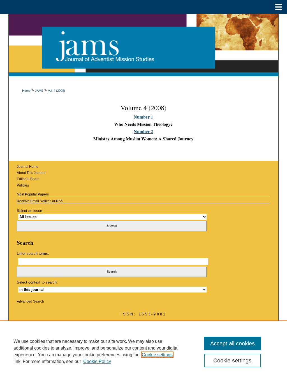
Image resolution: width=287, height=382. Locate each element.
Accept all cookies (232, 343)
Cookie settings (157, 354)
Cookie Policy (97, 361)
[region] (143, 351)
